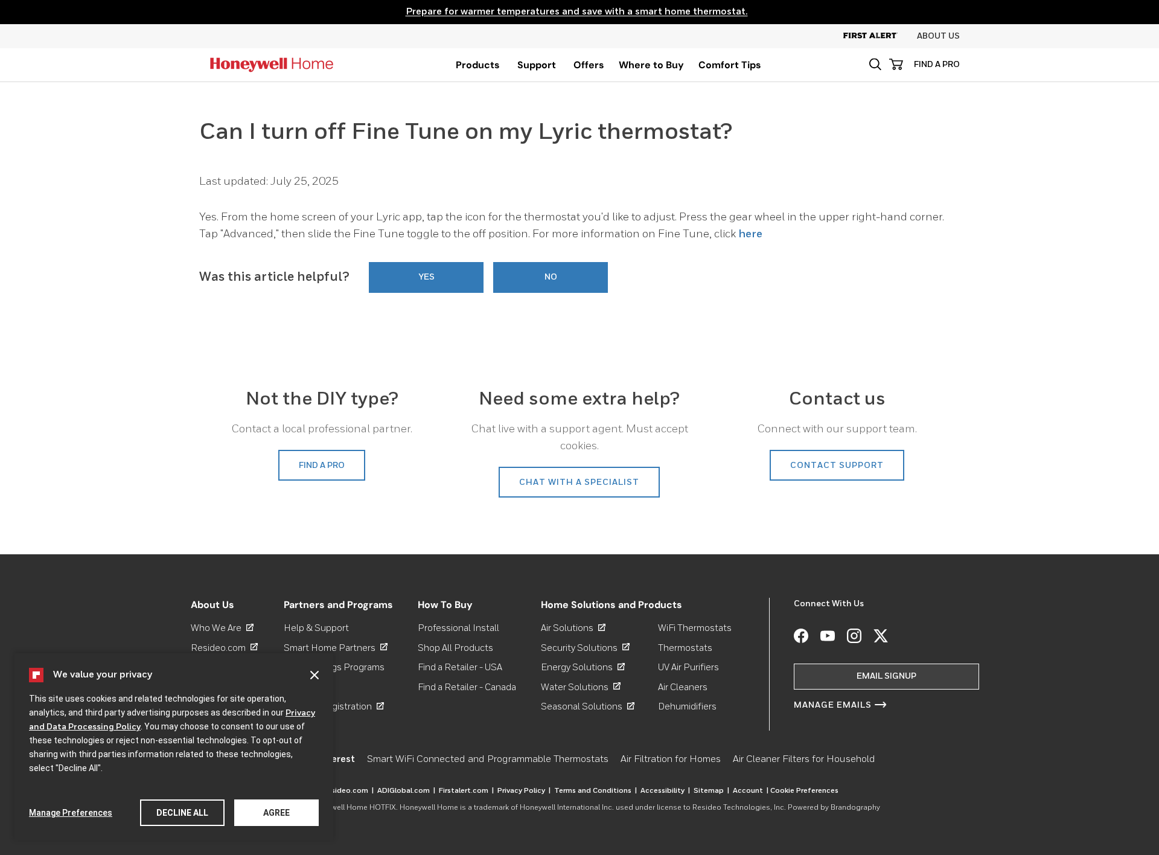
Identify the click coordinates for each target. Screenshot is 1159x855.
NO (550, 277)
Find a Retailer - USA (460, 667)
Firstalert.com (466, 791)
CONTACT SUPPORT (837, 465)
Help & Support (316, 628)
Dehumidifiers (687, 706)
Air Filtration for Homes (671, 759)
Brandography (855, 808)
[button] (875, 64)
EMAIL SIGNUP (886, 676)
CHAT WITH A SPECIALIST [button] (579, 482)
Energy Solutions (583, 667)
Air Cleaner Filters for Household (804, 759)
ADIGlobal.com (406, 791)
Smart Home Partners (336, 647)
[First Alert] (880, 36)
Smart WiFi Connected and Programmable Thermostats (487, 759)
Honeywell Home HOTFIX (352, 808)
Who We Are (222, 628)
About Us (938, 36)
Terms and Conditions (595, 791)
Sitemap (711, 791)
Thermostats (685, 647)
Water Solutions (581, 686)
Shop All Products (455, 647)
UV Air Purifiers (688, 667)
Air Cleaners (682, 686)
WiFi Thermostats (695, 628)
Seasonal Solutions (587, 706)
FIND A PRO (937, 64)
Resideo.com (224, 647)
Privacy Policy (524, 791)
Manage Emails (833, 705)
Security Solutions (585, 647)
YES (426, 277)
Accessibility (665, 791)
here (750, 234)
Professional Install (458, 628)
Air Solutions (573, 628)
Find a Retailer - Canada (467, 686)
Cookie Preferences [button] (804, 791)
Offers (588, 65)
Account (750, 791)
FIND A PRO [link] (322, 465)
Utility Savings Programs (334, 667)
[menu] (478, 65)
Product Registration (334, 706)
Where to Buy (651, 65)
